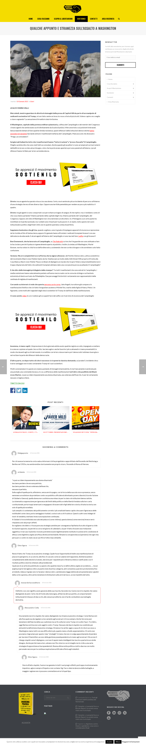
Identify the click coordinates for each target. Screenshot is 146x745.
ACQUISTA (26, 722)
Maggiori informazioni (130, 742)
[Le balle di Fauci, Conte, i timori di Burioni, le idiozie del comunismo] (25, 418)
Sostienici (81, 18)
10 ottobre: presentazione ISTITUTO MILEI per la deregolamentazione (56, 432)
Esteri (32, 101)
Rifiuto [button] (118, 742)
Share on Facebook (12, 390)
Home (31, 18)
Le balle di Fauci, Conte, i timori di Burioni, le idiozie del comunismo (26, 432)
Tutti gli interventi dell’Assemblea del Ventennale (86, 700)
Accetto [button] (109, 742)
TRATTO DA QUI (17, 383)
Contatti (93, 18)
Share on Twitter (18, 390)
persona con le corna (52, 284)
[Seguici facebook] (109, 713)
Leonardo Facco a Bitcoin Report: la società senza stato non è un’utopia (87, 708)
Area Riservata (108, 18)
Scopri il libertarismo (63, 18)
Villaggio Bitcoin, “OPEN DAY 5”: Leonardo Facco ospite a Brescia (86, 432)
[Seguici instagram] (119, 713)
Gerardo (81, 706)
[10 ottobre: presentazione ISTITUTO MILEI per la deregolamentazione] (55, 418)
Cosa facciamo (43, 18)
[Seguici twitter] (125, 713)
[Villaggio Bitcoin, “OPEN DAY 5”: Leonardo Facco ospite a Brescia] (85, 418)
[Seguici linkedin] (114, 713)
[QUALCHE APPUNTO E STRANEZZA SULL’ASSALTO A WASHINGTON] (55, 69)
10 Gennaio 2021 (22, 101)
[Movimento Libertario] (73, 8)
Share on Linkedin (24, 390)
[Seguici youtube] (109, 718)
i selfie (80, 236)
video (24, 296)
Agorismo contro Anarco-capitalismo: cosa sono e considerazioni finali (87, 726)
